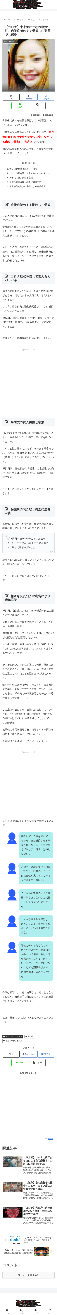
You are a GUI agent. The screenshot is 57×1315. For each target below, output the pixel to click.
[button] (37, 105)
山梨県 (30, 1036)
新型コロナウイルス (14, 1036)
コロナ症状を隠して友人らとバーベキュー (29, 173)
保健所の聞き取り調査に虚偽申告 (25, 182)
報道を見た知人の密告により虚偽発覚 (27, 186)
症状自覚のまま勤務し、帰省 (23, 169)
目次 (24, 162)
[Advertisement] (28, 380)
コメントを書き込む (29, 1275)
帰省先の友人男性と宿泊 (21, 177)
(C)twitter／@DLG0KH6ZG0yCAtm (41, 89)
